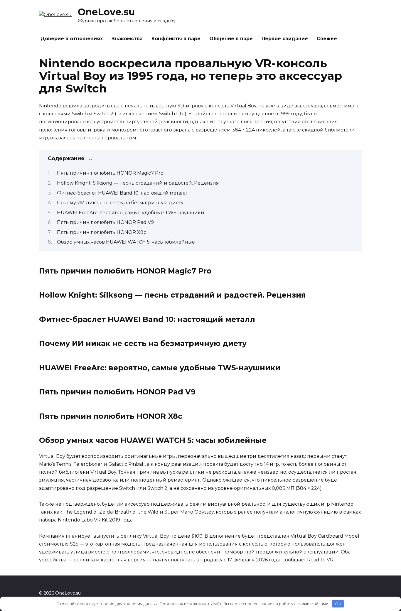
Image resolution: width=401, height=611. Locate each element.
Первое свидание (285, 38)
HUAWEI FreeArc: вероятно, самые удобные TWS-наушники (130, 212)
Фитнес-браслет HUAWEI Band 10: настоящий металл (122, 193)
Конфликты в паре (176, 38)
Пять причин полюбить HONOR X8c (101, 232)
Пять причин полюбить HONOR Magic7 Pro (110, 173)
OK (338, 603)
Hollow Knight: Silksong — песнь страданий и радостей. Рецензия (138, 183)
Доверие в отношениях (72, 38)
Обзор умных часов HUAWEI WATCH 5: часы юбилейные (126, 242)
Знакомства (127, 38)
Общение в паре (231, 38)
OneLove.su (106, 12)
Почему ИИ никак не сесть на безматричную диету (120, 202)
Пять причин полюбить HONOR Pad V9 (105, 222)
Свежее (327, 38)
